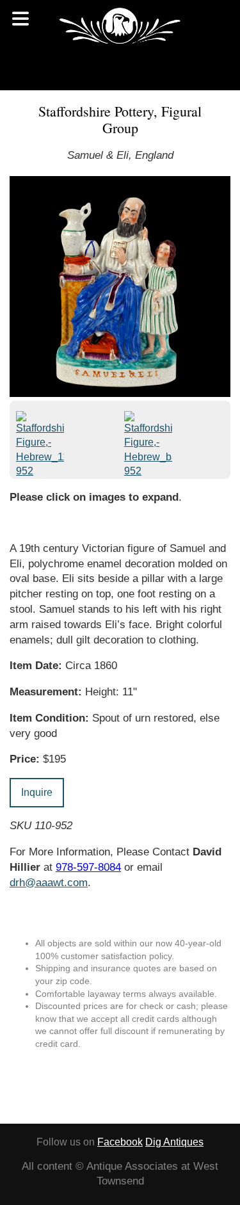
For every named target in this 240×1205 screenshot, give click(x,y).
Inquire (36, 792)
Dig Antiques (174, 1141)
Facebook (120, 1141)
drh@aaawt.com (49, 883)
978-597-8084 (88, 867)
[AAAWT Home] (120, 25)
